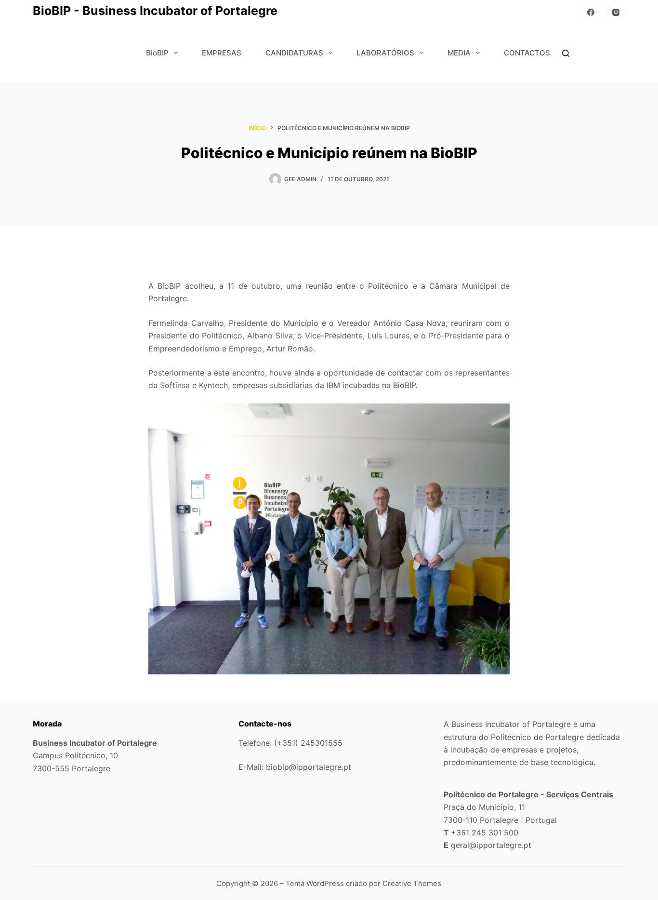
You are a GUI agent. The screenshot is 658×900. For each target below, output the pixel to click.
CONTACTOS (527, 52)
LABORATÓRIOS (385, 52)
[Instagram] (616, 12)
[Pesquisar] (565, 53)
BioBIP (157, 52)
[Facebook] (591, 12)
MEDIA (459, 52)
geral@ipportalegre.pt (491, 845)
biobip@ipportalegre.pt (308, 767)
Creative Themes (411, 883)
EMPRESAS (221, 52)
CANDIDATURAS (294, 52)
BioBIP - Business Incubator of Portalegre (155, 10)
